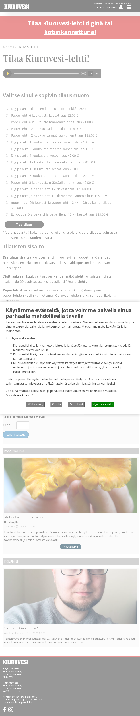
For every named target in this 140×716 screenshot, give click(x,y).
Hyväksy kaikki (103, 404)
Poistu (56, 404)
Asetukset (76, 404)
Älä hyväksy (35, 404)
